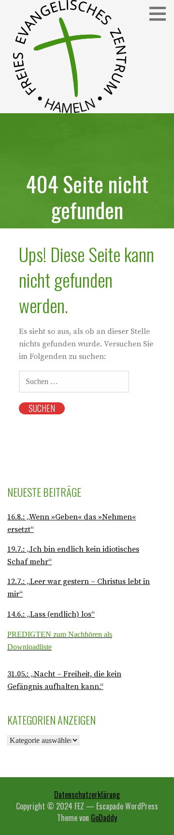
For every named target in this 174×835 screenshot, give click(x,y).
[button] (161, 14)
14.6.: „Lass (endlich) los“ (51, 614)
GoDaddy (104, 817)
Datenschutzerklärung (87, 794)
